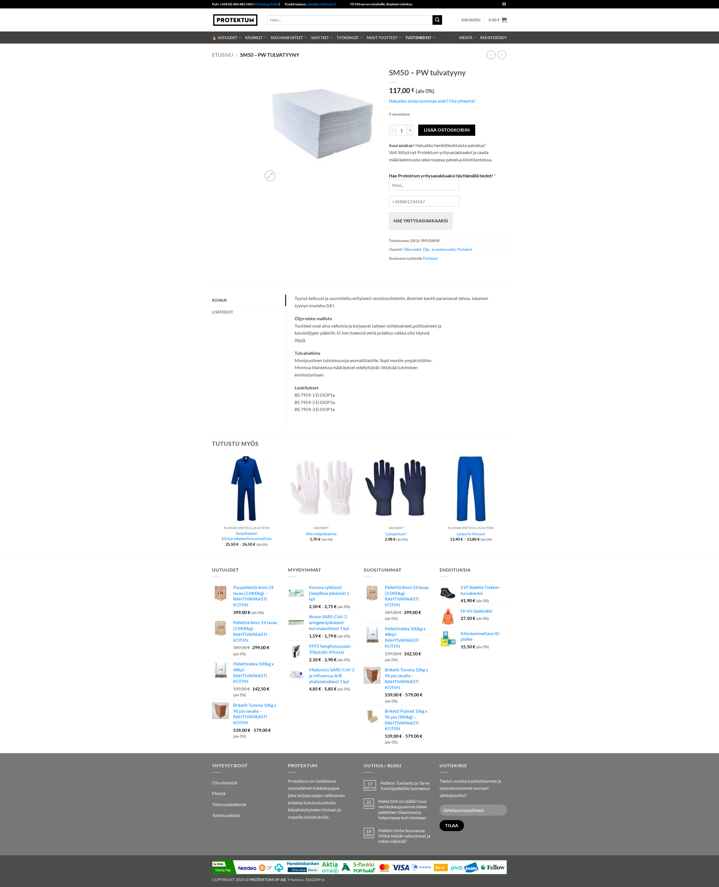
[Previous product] (501, 54)
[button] (470, 20)
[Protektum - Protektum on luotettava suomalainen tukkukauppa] (235, 20)
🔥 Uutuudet (225, 37)
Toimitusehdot (226, 815)
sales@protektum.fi (321, 4)
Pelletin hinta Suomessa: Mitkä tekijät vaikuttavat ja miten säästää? (404, 836)
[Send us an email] (504, 4)
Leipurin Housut (471, 533)
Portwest (464, 249)
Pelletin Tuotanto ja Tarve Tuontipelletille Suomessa (405, 785)
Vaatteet (320, 37)
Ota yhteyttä (224, 782)
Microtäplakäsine (321, 533)
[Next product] (490, 54)
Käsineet (254, 37)
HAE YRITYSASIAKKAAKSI (420, 220)
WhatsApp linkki (266, 4)
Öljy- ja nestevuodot (439, 249)
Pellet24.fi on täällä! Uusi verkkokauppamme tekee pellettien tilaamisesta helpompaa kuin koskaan (402, 809)
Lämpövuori (396, 533)
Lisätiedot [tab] (222, 312)
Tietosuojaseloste (229, 804)
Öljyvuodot (412, 249)
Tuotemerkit (418, 37)
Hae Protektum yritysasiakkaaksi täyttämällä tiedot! (442, 175)
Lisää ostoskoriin (447, 129)
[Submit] (437, 20)
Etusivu (222, 55)
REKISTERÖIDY (493, 37)
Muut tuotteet (382, 37)
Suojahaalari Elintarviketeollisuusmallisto (247, 536)
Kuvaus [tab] (219, 300)
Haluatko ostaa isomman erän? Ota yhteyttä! (432, 100)
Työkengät (348, 37)
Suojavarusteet (287, 37)
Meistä (466, 37)
